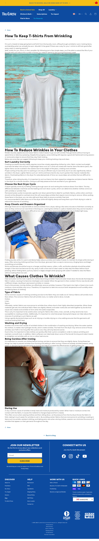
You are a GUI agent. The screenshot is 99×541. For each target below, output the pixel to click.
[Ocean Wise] (89, 515)
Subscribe (25, 461)
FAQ (28, 485)
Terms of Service (49, 528)
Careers (7, 495)
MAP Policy (30, 498)
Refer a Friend (53, 482)
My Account (30, 482)
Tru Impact (8, 492)
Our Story (7, 488)
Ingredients (30, 488)
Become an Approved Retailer (58, 492)
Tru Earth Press (9, 501)
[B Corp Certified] (77, 515)
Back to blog (51, 435)
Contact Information (49, 534)
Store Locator (31, 501)
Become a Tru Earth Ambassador (58, 485)
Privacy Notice (49, 524)
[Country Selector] (75, 14)
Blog (6, 498)
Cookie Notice (49, 532)
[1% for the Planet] (66, 515)
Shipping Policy (31, 492)
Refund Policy (31, 495)
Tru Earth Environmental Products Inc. (47, 522)
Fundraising (53, 488)
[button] (52, 9)
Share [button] (9, 30)
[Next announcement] (93, 3)
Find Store (7, 485)
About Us (7, 482)
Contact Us (30, 504)
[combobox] (83, 499)
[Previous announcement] (5, 3)
